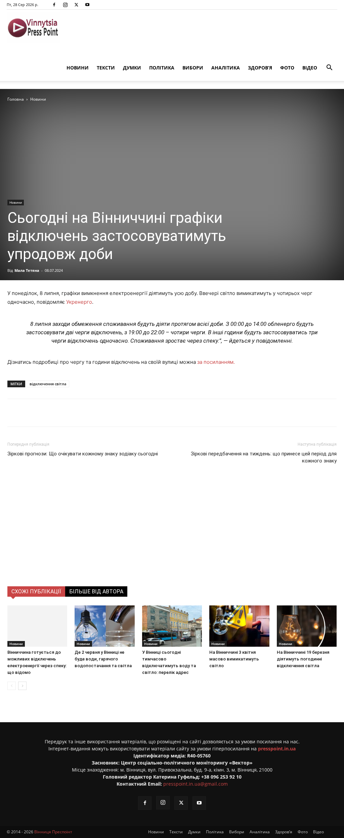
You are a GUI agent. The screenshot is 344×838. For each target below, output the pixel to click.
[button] (329, 68)
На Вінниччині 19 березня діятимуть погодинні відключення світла (303, 659)
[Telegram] (96, 413)
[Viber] (112, 413)
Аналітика (225, 67)
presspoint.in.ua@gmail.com (195, 784)
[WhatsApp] (127, 413)
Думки (132, 67)
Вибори (192, 67)
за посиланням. (216, 362)
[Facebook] (54, 4)
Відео (309, 67)
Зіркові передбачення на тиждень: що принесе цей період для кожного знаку (264, 457)
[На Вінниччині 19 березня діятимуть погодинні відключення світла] (307, 626)
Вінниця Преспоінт (53, 832)
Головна (15, 99)
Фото (287, 67)
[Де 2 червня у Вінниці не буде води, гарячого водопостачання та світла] (104, 626)
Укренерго (79, 302)
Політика (161, 67)
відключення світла (48, 383)
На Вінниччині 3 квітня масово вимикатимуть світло (234, 659)
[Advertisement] (172, 536)
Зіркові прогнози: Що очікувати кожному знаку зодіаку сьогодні (82, 454)
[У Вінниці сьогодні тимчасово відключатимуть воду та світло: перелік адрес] (172, 626)
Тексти (106, 67)
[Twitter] (76, 4)
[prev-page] (11, 686)
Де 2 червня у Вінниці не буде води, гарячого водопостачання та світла (103, 659)
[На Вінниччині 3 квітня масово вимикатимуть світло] (239, 626)
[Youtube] (87, 4)
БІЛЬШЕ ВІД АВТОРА (96, 591)
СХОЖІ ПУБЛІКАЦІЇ (36, 591)
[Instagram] (65, 4)
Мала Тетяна (26, 270)
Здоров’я (260, 67)
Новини (78, 67)
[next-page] (22, 686)
